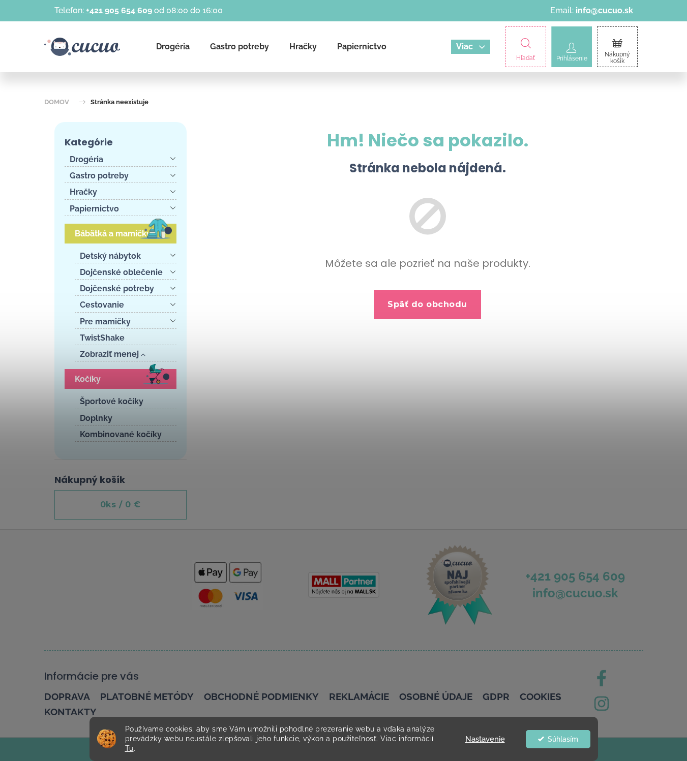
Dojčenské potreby (117, 288)
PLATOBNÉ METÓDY (147, 696)
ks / (120, 504)
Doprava (67, 696)
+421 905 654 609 (119, 10)
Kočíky (88, 379)
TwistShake (102, 338)
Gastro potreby (99, 175)
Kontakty (70, 711)
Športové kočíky (111, 401)
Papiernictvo (94, 209)
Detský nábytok (110, 256)
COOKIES (540, 696)
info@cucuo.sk (604, 10)
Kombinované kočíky (121, 434)
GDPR (496, 696)
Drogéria (86, 159)
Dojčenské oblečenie (121, 272)
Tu (129, 748)
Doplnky (96, 418)
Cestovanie (102, 305)
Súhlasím (563, 739)
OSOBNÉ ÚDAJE (435, 696)
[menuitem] (173, 46)
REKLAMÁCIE (359, 696)
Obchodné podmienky (261, 696)
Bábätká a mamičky (113, 233)
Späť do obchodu (427, 304)
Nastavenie (485, 739)
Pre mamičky (105, 321)
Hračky (83, 192)
